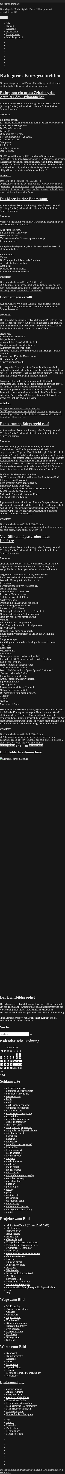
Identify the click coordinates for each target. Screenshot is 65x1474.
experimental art (14, 1110)
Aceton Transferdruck (17, 1309)
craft (8, 1102)
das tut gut (42, 411)
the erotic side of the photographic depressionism (30, 1287)
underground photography (19, 1209)
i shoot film (12, 1147)
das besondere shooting (18, 1105)
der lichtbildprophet (9, 4)
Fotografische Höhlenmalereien (22, 1242)
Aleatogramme (13, 1228)
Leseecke (11, 28)
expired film (12, 1116)
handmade (11, 1138)
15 (17, 1061)
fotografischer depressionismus (21, 1130)
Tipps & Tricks (13, 1367)
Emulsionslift (12, 1320)
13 (11, 1061)
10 (1, 1061)
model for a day (14, 1161)
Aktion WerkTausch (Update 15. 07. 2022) (27, 1225)
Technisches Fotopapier (18, 1284)
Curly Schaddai (14, 1394)
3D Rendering (13, 1306)
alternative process (15, 1088)
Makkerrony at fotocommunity (21, 1406)
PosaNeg (10, 1276)
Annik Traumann (14, 1391)
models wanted (13, 1169)
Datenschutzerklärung (31, 1469)
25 (5, 1068)
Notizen (10, 1361)
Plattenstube (12, 31)
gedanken (5, 186)
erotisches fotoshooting (17, 1107)
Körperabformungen (16, 1323)
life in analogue (14, 1152)
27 (11, 1068)
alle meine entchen (31, 737)
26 (8, 1068)
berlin (9, 1099)
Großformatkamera (15, 1256)
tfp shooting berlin (15, 1200)
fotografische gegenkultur (19, 1127)
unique (9, 1212)
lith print (10, 1158)
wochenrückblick (34, 742)
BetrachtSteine (13, 1231)
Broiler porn (12, 1236)
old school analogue (16, 1178)
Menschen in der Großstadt (19, 1273)
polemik (54, 189)
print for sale (12, 1195)
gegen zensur (37, 186)
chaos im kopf (29, 183)
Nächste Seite (36, 745)
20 (11, 1064)
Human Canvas (14, 1262)
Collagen (10, 1311)
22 (17, 1064)
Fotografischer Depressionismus (22, 1245)
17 (1, 1064)
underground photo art (17, 1206)
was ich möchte (25, 192)
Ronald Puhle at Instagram (19, 1414)
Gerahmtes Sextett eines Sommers (23, 1253)
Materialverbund (14, 1331)
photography (12, 1186)
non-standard (12, 1172)
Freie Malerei (13, 1328)
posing (9, 1189)
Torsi (8, 1290)
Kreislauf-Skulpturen (16, 1326)
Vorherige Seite (7, 745)
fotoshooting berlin (15, 1133)
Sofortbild (11, 1340)
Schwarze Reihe (14, 1278)
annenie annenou (14, 1389)
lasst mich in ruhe (48, 527)
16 (20, 1061)
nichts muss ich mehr (20, 189)
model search (12, 1167)
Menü (3, 17)
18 (5, 1064)
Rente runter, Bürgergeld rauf (24, 424)
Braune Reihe (13, 1233)
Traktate (10, 1370)
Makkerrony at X (15, 1411)
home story (11, 1141)
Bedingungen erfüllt (16, 297)
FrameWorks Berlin (16, 1400)
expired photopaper (16, 1121)
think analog (12, 1203)
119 (26, 745)
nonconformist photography (20, 1175)
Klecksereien (12, 1270)
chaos (24, 527)
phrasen (44, 189)
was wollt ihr (18, 742)
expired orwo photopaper (18, 1119)
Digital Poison (13, 1317)
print (8, 1192)
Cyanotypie (12, 1314)
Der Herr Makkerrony (11, 180)
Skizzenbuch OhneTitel (18, 1281)
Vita (8, 23)
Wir (8, 1293)
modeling (11, 1164)
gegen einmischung (20, 186)
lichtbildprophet (14, 1150)
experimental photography (19, 1113)
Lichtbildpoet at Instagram (19, 1403)
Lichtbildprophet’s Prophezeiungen (23, 1372)
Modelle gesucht (14, 37)
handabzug (11, 1136)
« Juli (2, 1074)
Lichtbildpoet (13, 34)
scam (61, 189)
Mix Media (11, 1334)
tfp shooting (12, 1198)
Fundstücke (12, 1250)
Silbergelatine (13, 1337)
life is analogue (13, 1155)
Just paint (11, 1267)
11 (5, 1061)
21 (14, 1064)
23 (20, 1064)
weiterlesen (5, 175)
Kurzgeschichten (13, 183)
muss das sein (30, 287)
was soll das (36, 290)
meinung (4, 189)
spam (2, 192)
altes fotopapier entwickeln (19, 1090)
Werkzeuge (12, 1375)
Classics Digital (14, 1239)
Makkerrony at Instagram (18, 1408)
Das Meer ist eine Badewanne (24, 199)
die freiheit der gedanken (49, 183)
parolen (35, 189)
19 (8, 1064)
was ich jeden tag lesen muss (14, 290)
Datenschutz (33, 1017)
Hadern (10, 1259)
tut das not (11, 192)
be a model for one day (17, 1093)
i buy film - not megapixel (19, 1144)
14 (14, 1061)
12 (8, 1061)
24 (1, 1068)
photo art (10, 1183)
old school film (13, 1181)
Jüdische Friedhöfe (15, 1264)
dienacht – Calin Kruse (17, 1397)
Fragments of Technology (19, 1247)
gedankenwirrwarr (20, 739)
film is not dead (14, 1124)
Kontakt (10, 26)
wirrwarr (22, 417)
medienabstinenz (54, 186)
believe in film (13, 1096)
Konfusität (11, 1353)
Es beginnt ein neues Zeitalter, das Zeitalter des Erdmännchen (27, 95)
